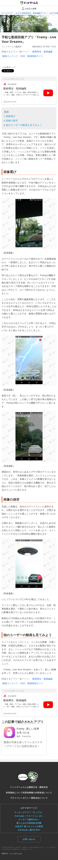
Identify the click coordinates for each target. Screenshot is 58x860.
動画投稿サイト (35, 56)
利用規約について (14, 792)
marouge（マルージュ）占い (29, 816)
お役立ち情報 (30, 8)
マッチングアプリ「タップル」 (29, 812)
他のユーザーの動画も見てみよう (24, 125)
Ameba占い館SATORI (29, 829)
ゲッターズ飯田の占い (29, 819)
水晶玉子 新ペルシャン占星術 (29, 826)
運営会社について (39, 798)
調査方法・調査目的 (38, 787)
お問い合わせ (29, 839)
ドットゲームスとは (19, 787)
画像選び (10, 116)
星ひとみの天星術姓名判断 (29, 823)
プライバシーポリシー (20, 798)
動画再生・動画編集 (42, 51)
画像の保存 (12, 120)
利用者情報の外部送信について (37, 792)
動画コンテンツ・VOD (13, 56)
